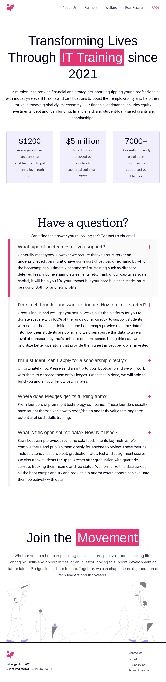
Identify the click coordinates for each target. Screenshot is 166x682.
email (130, 236)
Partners (91, 7)
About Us (69, 7)
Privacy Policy (137, 664)
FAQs (156, 7)
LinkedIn (134, 659)
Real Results (134, 7)
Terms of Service (139, 670)
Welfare (111, 7)
